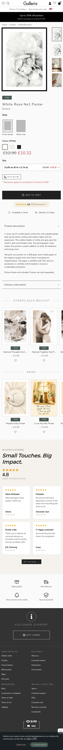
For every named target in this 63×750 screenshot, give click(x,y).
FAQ (33, 698)
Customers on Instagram (11, 693)
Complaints (36, 712)
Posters (4, 660)
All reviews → (31, 562)
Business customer (39, 707)
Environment (36, 669)
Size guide (13, 177)
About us (35, 656)
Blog (3, 688)
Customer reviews (39, 660)
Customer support (39, 693)
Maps (3, 674)
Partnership (36, 665)
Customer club (37, 702)
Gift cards (33, 635)
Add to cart (33, 195)
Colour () (9, 141)
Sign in (34, 688)
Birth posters (6, 669)
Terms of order (7, 698)
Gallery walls (6, 656)
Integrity (4, 707)
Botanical (6, 109)
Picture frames (7, 665)
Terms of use (6, 702)
